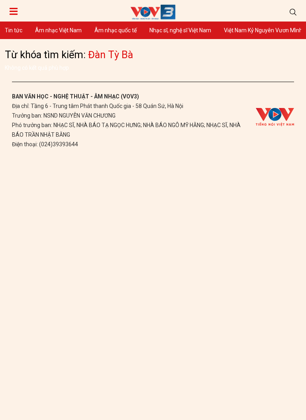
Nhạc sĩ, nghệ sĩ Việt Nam (180, 30)
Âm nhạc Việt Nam (58, 30)
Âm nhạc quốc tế (115, 30)
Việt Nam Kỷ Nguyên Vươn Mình (263, 30)
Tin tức (13, 30)
